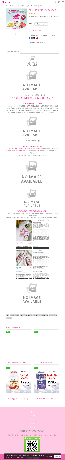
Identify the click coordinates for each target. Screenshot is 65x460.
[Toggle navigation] (63, 2)
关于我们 (32, 416)
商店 (32, 423)
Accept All (57, 456)
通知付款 (32, 427)
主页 (32, 412)
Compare (44, 35)
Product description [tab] (13, 52)
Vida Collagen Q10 (41, 42)
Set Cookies (49, 456)
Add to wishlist (34, 35)
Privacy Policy (13, 457)
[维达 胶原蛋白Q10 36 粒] (16, 19)
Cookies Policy (20, 457)
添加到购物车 (37, 30)
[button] (55, 2)
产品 (32, 419)
